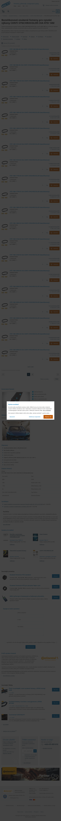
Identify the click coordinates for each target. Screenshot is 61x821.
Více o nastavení (47, 410)
